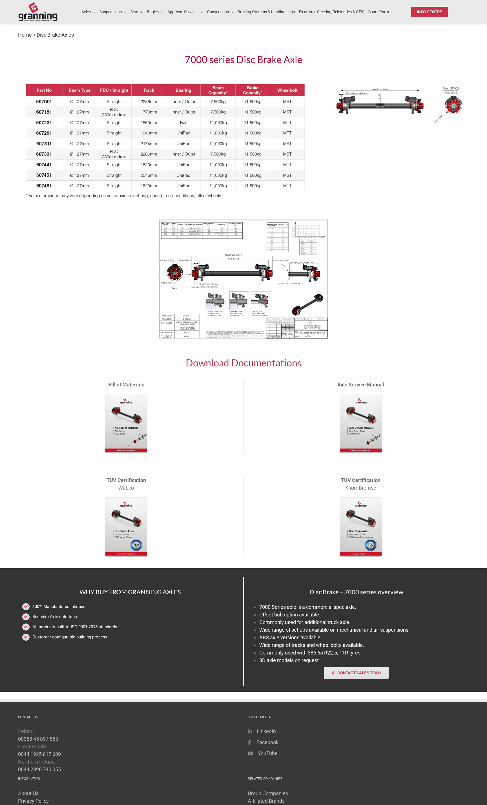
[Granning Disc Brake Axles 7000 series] (243, 279)
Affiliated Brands (266, 801)
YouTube (268, 753)
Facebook (267, 742)
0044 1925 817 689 (39, 754)
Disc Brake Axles (55, 35)
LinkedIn (266, 731)
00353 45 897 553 (38, 739)
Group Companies (268, 793)
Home (25, 35)
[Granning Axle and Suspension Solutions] (38, 12)
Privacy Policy (33, 801)
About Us (28, 793)
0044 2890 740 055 (39, 769)
